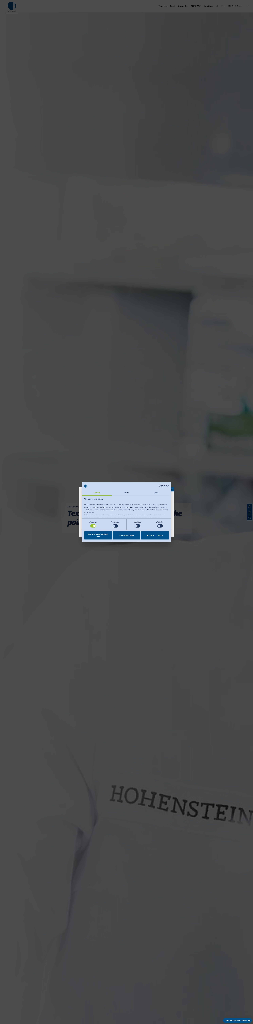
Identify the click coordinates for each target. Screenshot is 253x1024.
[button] (172, 489)
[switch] (115, 526)
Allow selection (126, 535)
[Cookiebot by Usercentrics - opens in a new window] (160, 486)
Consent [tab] (97, 492)
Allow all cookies (155, 535)
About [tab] (156, 492)
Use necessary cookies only (98, 535)
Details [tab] (126, 492)
